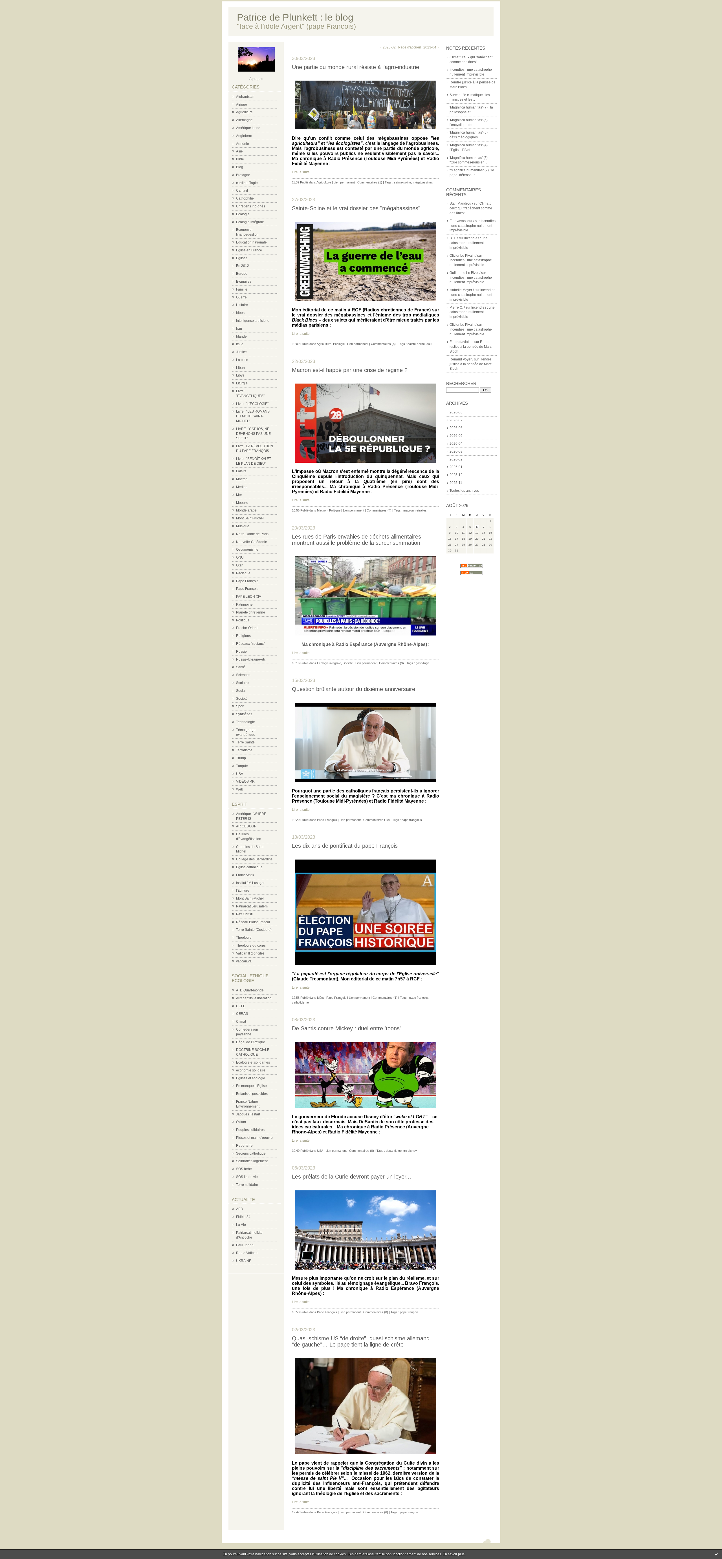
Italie (239, 344)
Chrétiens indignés (250, 206)
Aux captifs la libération (254, 998)
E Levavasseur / (462, 221)
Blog (239, 167)
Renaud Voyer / (461, 359)
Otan (239, 565)
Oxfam (241, 1122)
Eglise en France (249, 250)
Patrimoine (244, 604)
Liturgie (242, 383)
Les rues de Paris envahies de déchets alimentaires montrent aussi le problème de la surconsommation (356, 539)
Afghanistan (245, 97)
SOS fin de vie (247, 1177)
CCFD (241, 1006)
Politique (243, 620)
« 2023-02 (388, 47)
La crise (242, 360)
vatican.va (244, 961)
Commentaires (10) (376, 819)
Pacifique (243, 573)
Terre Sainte (245, 742)
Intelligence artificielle (252, 321)
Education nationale (251, 242)
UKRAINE (243, 1261)
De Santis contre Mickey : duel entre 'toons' (346, 1028)
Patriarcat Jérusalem (252, 906)
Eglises (241, 258)
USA (239, 774)
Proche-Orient (246, 628)
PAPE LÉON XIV (248, 597)
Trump (241, 758)
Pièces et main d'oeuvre (254, 1138)
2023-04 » (431, 47)
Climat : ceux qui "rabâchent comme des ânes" (471, 208)
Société (242, 699)
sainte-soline (402, 182)
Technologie (245, 722)
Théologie (244, 938)
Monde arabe (246, 510)
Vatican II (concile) (250, 953)
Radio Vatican (246, 1253)
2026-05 (456, 436)
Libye (240, 375)
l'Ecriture (242, 891)
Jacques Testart (248, 1114)
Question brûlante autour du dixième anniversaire (353, 689)
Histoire (242, 305)
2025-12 (456, 475)
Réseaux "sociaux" (250, 644)
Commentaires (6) (375, 1512)
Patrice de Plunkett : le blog (295, 17)
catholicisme (300, 1002)
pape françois (418, 997)
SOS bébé (244, 1169)
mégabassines (423, 182)
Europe (241, 274)
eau (429, 344)
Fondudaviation (462, 342)
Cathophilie (245, 198)
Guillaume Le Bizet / (465, 273)
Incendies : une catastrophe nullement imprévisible (473, 225)
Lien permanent (344, 182)
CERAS (242, 1014)
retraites (421, 510)
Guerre (241, 297)
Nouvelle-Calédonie (251, 542)
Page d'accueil (409, 47)
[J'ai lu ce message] (716, 1554)
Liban (240, 368)
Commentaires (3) (391, 663)
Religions (243, 636)
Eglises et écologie (250, 1078)
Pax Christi (244, 914)
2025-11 (456, 483)
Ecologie (243, 214)
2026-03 (456, 451)
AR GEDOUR (246, 826)
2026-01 (456, 467)
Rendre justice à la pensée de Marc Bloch (471, 346)
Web (239, 789)
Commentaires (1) (369, 182)
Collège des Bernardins (254, 859)
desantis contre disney (401, 1150)
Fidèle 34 (243, 1217)
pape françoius (412, 819)
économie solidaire (250, 1070)
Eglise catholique (249, 867)
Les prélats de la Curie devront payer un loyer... (351, 1176)
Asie (239, 151)
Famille (241, 289)
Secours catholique (251, 1153)
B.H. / (454, 238)
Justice (241, 352)
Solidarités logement (252, 1161)
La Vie (241, 1225)
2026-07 (456, 420)
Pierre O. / (457, 307)
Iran (239, 329)
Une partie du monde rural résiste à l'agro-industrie (355, 67)
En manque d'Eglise (251, 1086)
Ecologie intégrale (250, 222)
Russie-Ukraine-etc (251, 659)
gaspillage (422, 663)
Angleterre (244, 136)
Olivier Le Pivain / (463, 256)
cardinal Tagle (247, 183)
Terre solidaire (247, 1185)
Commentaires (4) (379, 510)
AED (239, 1209)
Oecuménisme (247, 550)
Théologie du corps (251, 945)
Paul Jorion (245, 1245)
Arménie (242, 144)
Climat (241, 1022)
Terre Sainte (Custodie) (254, 930)
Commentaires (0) (361, 1150)
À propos (256, 79)
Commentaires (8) (383, 344)
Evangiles (243, 282)
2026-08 (456, 412)
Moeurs (242, 503)
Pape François (247, 581)
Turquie (242, 766)
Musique (242, 526)
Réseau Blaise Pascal (253, 922)
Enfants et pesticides (252, 1094)
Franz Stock (245, 875)
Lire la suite (301, 172)
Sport (240, 706)
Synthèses (244, 714)
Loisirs (241, 471)
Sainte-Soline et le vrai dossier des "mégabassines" (356, 208)
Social (241, 691)
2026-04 (456, 444)
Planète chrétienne (250, 612)
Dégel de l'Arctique (250, 1042)
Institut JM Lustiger (250, 883)
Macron (242, 479)
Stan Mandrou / (461, 203)
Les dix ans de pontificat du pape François (345, 846)
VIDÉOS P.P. (245, 781)
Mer (239, 495)
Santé (240, 667)
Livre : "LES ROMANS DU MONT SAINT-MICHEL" (253, 416)
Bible (240, 159)
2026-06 (456, 428)
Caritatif (242, 190)
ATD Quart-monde (250, 990)
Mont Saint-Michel (250, 518)
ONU (240, 557)
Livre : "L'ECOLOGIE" (252, 404)
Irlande (241, 336)
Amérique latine (248, 128)
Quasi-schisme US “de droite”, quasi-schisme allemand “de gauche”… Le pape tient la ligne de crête (361, 1341)
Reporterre (244, 1146)
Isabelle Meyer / (462, 290)
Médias (241, 487)
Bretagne (243, 175)
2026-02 (456, 459)
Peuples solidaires (250, 1130)
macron (408, 510)
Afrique (241, 105)
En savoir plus (454, 1554)
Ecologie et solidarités (253, 1062)
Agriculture (244, 112)
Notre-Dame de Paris (252, 534)
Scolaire (242, 683)
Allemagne (244, 120)
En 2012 (242, 266)
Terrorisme (244, 750)
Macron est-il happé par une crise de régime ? (350, 370)
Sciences (243, 675)
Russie (241, 652)
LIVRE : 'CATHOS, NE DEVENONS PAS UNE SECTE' (253, 433)
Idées (240, 313)
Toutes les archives (464, 491)
